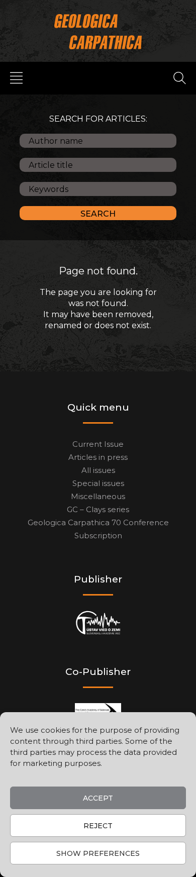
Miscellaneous (98, 496)
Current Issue (98, 444)
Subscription (98, 535)
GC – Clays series (98, 509)
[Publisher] (98, 623)
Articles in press (98, 457)
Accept (98, 798)
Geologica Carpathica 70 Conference (98, 522)
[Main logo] (98, 31)
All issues (98, 470)
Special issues (98, 483)
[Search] (179, 77)
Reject (98, 825)
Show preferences (98, 853)
